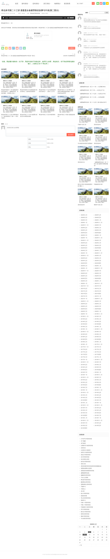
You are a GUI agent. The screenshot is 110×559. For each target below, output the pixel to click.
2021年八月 (98, 288)
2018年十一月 (84, 331)
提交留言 (71, 135)
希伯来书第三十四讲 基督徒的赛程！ (66, 115)
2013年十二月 (84, 405)
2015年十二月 (98, 374)
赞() (72, 48)
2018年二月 (98, 341)
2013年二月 (84, 418)
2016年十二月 (98, 359)
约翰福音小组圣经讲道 (87, 507)
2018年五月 (84, 339)
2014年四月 (84, 400)
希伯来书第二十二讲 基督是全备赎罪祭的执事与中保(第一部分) (18, 55)
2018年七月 (84, 336)
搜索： (87, 12)
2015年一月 (84, 390)
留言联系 (67, 3)
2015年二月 (98, 387)
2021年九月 (84, 288)
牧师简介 (57, 3)
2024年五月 (84, 248)
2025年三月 (84, 235)
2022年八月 (98, 273)
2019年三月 (84, 326)
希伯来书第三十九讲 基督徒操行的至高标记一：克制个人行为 (47, 90)
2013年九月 (98, 407)
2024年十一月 (84, 240)
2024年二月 (98, 250)
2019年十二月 (98, 314)
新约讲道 (25, 3)
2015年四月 (98, 385)
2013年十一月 (98, 405)
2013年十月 (84, 407)
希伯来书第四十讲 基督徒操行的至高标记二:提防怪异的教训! (28, 90)
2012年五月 (98, 425)
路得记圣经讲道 (85, 514)
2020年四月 (98, 309)
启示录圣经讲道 (85, 457)
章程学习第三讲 (98, 205)
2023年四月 (98, 263)
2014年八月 (84, 395)
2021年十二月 (98, 283)
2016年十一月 (84, 362)
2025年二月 (98, 235)
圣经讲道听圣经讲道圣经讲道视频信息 (91, 466)
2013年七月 (98, 410)
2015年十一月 (84, 377)
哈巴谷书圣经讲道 (85, 461)
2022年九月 (84, 273)
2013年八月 (84, 410)
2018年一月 (84, 344)
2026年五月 (98, 217)
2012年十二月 (84, 420)
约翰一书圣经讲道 (85, 502)
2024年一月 (84, 253)
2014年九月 (98, 392)
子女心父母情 (84, 477)
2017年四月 (98, 354)
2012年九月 (98, 423)
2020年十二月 (98, 298)
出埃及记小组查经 (85, 450)
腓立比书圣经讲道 (85, 511)
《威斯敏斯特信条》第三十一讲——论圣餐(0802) (92, 86)
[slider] (72, 17)
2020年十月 (98, 301)
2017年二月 (98, 357)
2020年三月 (84, 311)
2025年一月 (84, 238)
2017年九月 (84, 349)
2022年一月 (84, 283)
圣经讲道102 (81, 162)
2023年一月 (84, 268)
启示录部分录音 (85, 459)
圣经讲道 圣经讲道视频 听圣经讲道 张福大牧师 (24, 27)
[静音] (68, 18)
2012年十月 (84, 423)
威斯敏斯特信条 (85, 473)
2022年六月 (98, 276)
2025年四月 (98, 232)
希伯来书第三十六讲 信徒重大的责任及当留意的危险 (28, 115)
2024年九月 (84, 243)
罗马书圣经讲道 (85, 509)
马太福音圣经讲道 (85, 518)
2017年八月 (98, 349)
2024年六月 (98, 245)
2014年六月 (84, 397)
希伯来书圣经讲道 (35, 13)
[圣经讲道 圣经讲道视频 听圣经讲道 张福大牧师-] (5, 3)
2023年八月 (98, 258)
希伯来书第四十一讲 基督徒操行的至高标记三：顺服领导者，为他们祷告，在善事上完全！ (9, 91)
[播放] (3, 18)
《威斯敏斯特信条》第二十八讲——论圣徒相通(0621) (91, 98)
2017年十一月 (84, 347)
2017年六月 (98, 352)
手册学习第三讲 (82, 124)
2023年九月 (84, 258)
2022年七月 (84, 276)
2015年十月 (98, 377)
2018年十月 (98, 331)
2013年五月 (98, 413)
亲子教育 (83, 443)
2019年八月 (98, 319)
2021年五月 (84, 293)
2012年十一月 (98, 420)
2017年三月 (84, 357)
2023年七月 (84, 260)
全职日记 (83, 448)
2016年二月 (98, 372)
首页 (16, 3)
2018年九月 (84, 334)
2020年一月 (84, 314)
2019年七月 (84, 321)
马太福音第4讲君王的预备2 (85, 143)
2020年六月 (98, 306)
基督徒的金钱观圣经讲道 (87, 470)
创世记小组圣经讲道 (86, 452)
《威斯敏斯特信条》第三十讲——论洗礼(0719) (91, 90)
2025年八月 (98, 227)
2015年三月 (84, 387)
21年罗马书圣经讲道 (86, 439)
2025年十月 (98, 225)
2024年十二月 (98, 238)
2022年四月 (98, 278)
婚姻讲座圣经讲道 (85, 475)
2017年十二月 (98, 344)
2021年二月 (98, 296)
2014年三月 (98, 400)
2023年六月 (98, 260)
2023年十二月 (98, 253)
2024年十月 (98, 240)
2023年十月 (98, 255)
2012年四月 (84, 428)
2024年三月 (84, 250)
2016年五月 (84, 369)
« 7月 (80, 545)
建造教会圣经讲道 (85, 482)
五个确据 (83, 441)
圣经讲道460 (97, 124)
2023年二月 (98, 265)
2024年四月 (98, 248)
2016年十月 (98, 362)
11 (84, 534)
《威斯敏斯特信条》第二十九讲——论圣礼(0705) (92, 93)
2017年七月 (84, 352)
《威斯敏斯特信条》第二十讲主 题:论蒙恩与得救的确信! (101, 163)
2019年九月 (84, 319)
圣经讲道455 (81, 205)
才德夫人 (83, 489)
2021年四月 (98, 293)
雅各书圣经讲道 (85, 516)
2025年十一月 (84, 225)
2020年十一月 (84, 301)
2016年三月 (84, 372)
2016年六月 (98, 367)
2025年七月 (84, 230)
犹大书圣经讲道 (85, 493)
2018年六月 (98, 336)
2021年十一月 (84, 286)
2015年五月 (84, 385)
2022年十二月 (98, 268)
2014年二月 (84, 402)
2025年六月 (98, 230)
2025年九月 (84, 227)
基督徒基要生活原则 (86, 468)
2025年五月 (84, 232)
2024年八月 (98, 243)
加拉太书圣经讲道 (85, 454)
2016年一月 (84, 374)
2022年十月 (98, 271)
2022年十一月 (84, 271)
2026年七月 (98, 215)
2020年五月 (84, 309)
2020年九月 (84, 303)
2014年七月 (98, 395)
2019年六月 (98, 321)
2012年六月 (84, 425)
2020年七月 (84, 306)
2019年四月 (98, 324)
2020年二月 (98, 311)
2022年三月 (84, 281)
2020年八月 (98, 303)
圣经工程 (83, 464)
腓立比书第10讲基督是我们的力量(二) (85, 185)
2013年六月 (84, 413)
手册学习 (83, 486)
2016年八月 (98, 364)
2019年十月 (98, 316)
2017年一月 (84, 359)
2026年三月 (84, 220)
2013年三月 (98, 415)
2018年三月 (84, 341)
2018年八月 (98, 334)
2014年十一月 (84, 392)
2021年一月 (84, 298)
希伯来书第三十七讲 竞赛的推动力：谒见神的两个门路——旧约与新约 (9, 116)
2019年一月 (84, 329)
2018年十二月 (98, 329)
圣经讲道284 (97, 143)
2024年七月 (84, 245)
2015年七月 (84, 382)
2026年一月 (84, 222)
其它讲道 (46, 3)
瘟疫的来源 (84, 496)
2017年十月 (98, 347)
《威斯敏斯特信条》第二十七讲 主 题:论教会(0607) (93, 102)
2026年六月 (84, 217)
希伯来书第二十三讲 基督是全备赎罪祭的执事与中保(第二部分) (55, 27)
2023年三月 (84, 265)
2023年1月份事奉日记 (69, 55)
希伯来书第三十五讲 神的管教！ (47, 114)
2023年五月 (84, 263)
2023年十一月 (84, 255)
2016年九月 (84, 364)
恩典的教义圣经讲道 (86, 484)
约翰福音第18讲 (98, 184)
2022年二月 (98, 281)
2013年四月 (84, 415)
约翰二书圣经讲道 (85, 505)
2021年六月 (98, 291)
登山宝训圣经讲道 (85, 498)
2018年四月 (98, 339)
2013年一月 (98, 418)
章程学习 (83, 500)
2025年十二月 (98, 222)
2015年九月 (84, 380)
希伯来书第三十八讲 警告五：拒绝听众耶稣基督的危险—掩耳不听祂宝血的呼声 (66, 91)
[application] (38, 18)
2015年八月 (98, 380)
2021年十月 (98, 286)
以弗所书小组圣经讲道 (87, 445)
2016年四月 (98, 369)
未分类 (82, 491)
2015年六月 (98, 382)
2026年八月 (84, 215)
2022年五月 (84, 278)
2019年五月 (84, 324)
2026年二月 (98, 220)
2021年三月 (84, 296)
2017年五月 (84, 354)
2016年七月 (84, 367)
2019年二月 (98, 326)
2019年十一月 (84, 316)
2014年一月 (98, 402)
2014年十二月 (98, 390)
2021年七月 (84, 291)
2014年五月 (98, 397)
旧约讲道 (36, 3)
